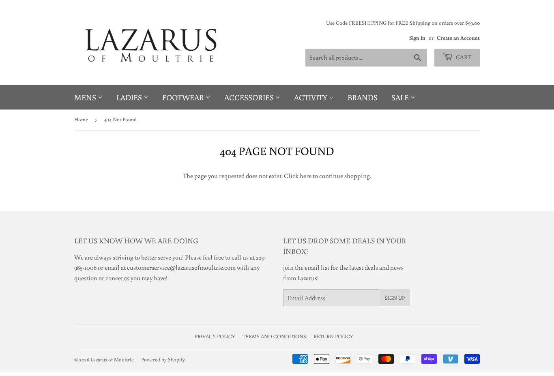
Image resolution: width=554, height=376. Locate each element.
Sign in (417, 37)
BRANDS (363, 97)
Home (81, 119)
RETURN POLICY (333, 336)
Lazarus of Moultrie (112, 359)
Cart (463, 57)
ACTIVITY (311, 97)
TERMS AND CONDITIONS (274, 336)
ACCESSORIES (249, 97)
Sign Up (395, 297)
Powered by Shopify (163, 359)
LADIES (130, 97)
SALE (400, 97)
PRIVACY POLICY (215, 336)
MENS (86, 97)
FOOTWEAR (184, 97)
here (305, 176)
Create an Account (458, 37)
